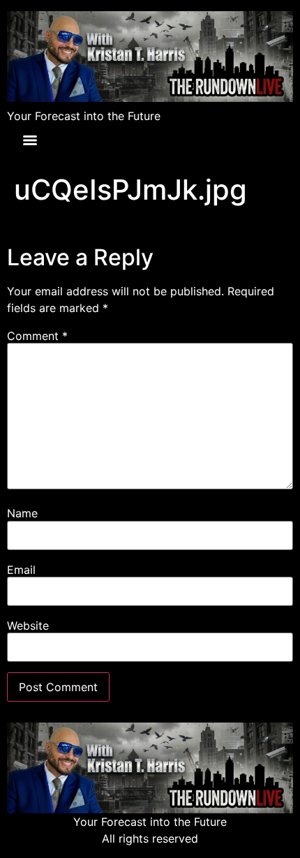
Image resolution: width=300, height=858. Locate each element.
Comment (37, 335)
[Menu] (30, 140)
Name (22, 513)
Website (28, 625)
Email (21, 569)
